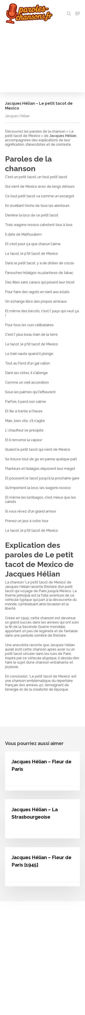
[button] (77, 13)
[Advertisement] (42, 57)
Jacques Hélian (17, 116)
